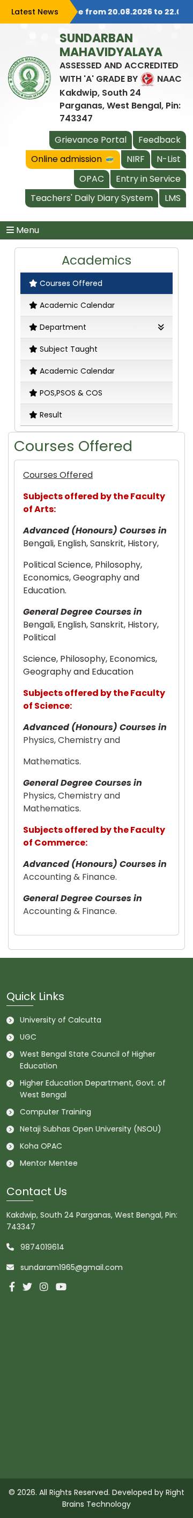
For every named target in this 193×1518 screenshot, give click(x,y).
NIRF (136, 159)
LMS (173, 198)
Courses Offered (71, 283)
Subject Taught (69, 349)
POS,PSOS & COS (71, 393)
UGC (28, 1037)
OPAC (91, 179)
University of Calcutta (60, 1019)
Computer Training (55, 1111)
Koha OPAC (41, 1146)
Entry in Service (148, 179)
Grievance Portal (91, 140)
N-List (169, 159)
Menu (26, 230)
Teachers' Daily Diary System (92, 198)
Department (63, 327)
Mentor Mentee (49, 1163)
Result (51, 414)
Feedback (159, 140)
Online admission (72, 159)
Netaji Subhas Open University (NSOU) (90, 1129)
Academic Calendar (77, 305)
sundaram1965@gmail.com (71, 1267)
